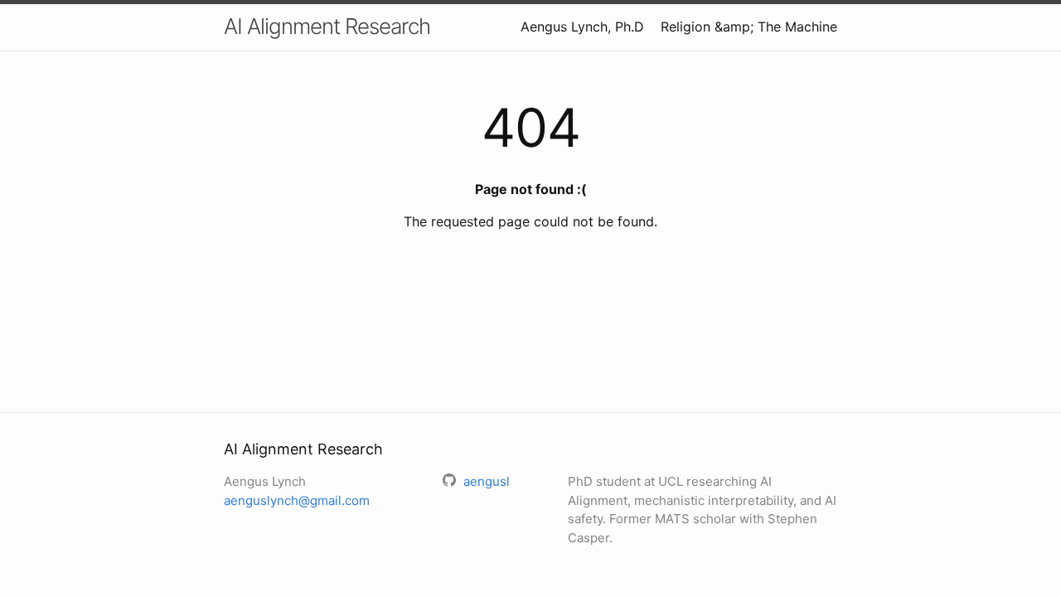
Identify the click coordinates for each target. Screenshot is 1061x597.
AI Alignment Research (327, 26)
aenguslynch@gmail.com (297, 500)
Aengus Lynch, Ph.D (582, 26)
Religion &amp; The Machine (749, 26)
